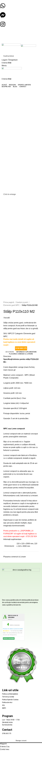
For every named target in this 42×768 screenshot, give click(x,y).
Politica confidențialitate (10, 694)
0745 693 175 (21, 348)
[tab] (9, 352)
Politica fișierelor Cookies (10, 700)
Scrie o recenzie (9, 638)
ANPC (4, 708)
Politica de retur (7, 702)
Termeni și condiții (8, 697)
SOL (3, 705)
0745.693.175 (6, 733)
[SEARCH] (37, 55)
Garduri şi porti (22, 302)
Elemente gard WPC (11, 305)
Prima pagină (8, 302)
